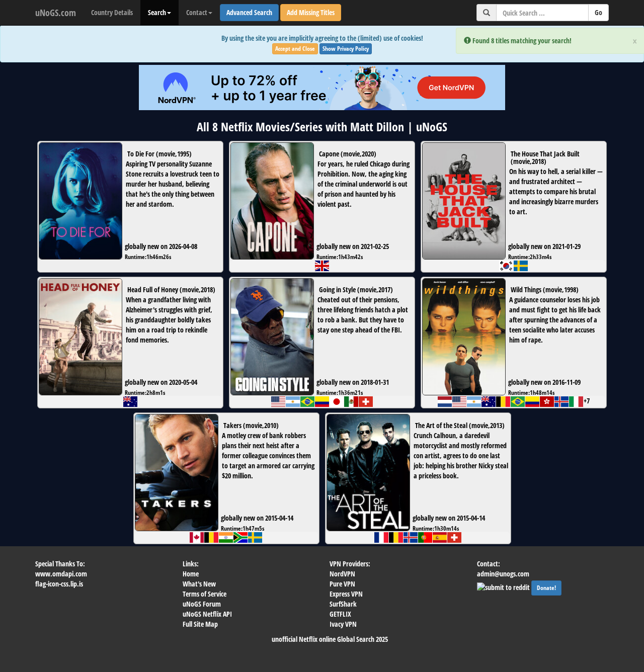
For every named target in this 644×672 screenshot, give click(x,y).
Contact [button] (196, 12)
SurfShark (343, 604)
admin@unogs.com (503, 573)
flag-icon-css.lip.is (59, 584)
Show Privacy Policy (346, 48)
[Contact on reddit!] (504, 586)
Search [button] (157, 12)
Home (191, 573)
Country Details (112, 12)
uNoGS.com (55, 13)
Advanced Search (249, 12)
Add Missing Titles (311, 12)
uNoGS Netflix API (207, 614)
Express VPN (346, 594)
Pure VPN (342, 584)
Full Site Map (200, 624)
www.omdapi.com (61, 573)
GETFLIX (340, 614)
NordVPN (342, 573)
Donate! (546, 587)
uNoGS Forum (202, 604)
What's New (199, 584)
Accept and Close (295, 48)
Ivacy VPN (343, 624)
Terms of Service (204, 594)
